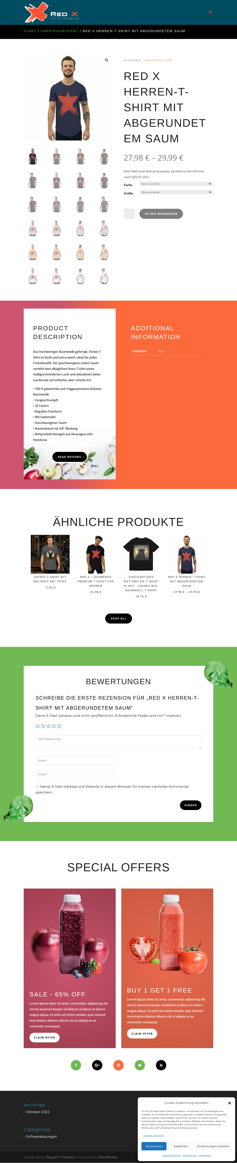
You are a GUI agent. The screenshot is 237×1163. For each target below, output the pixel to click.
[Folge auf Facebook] (76, 1065)
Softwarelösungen (41, 1137)
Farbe (128, 185)
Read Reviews (69, 457)
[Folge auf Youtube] (140, 1065)
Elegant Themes (60, 1157)
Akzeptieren (154, 1146)
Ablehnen (181, 1146)
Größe (128, 193)
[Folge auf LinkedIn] (161, 1065)
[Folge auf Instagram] (118, 1065)
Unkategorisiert (59, 31)
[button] (229, 1103)
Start (30, 31)
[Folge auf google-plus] (97, 1065)
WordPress (108, 1157)
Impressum (205, 1155)
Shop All (118, 618)
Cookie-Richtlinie (171, 1155)
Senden (190, 805)
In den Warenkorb (161, 213)
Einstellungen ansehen (213, 1146)
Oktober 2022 (37, 1112)
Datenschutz (190, 1155)
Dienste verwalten (153, 1135)
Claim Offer (44, 1037)
